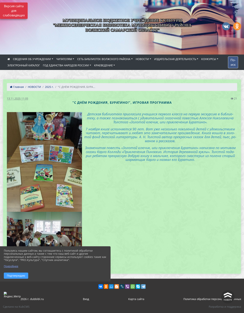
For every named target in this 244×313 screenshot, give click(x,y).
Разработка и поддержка (225, 306)
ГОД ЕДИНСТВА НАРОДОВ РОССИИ (66, 65)
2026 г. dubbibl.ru (32, 299)
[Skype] (138, 286)
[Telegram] (143, 286)
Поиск (233, 62)
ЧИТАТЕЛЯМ (64, 59)
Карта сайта (136, 299)
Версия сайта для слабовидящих (14, 10)
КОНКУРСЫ (208, 59)
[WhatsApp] (132, 286)
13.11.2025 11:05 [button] (17, 98)
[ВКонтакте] (100, 286)
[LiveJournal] (122, 286)
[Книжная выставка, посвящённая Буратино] (44, 162)
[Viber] (127, 286)
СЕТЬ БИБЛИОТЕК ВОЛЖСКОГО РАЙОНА (103, 59)
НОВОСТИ (142, 59)
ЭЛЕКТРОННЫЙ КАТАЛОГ (23, 65)
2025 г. (49, 87)
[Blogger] (116, 286)
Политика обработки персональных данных (212, 299)
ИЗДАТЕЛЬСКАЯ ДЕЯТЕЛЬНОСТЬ (175, 59)
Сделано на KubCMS (16, 306)
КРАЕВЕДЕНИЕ (103, 65)
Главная (18, 87)
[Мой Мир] (111, 286)
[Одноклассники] (106, 286)
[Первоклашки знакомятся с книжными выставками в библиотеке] (44, 240)
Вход (86, 299)
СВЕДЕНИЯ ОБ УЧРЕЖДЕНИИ (32, 59)
